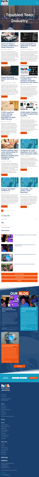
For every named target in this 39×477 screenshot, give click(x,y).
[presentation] (10, 37)
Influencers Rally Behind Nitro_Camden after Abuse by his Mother (25, 234)
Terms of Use (3, 394)
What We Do (3, 406)
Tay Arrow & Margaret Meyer (6, 82)
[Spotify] (9, 475)
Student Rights (4, 431)
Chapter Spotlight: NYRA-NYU (8, 190)
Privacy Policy (3, 396)
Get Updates (33, 377)
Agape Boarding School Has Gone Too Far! (9, 79)
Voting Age (3, 433)
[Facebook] (1, 475)
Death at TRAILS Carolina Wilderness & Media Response (9, 45)
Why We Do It (3, 407)
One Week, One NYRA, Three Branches (26, 190)
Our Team (3, 411)
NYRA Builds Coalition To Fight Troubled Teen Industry (29, 114)
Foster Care (3, 438)
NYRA (3, 192)
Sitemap (4, 457)
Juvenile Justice (4, 436)
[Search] (36, 219)
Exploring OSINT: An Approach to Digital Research (28, 45)
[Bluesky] (7, 475)
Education (9, 361)
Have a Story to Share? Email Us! (7, 416)
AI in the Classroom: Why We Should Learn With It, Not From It (25, 254)
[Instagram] (4, 475)
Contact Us (3, 414)
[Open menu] (37, 2)
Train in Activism (4, 447)
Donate (2, 445)
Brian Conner (23, 84)
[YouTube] (6, 475)
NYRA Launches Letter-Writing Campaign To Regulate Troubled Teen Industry (8, 115)
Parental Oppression (10, 329)
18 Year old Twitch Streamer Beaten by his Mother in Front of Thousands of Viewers (28, 310)
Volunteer (3, 444)
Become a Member (4, 449)
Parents (15, 329)
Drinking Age (3, 428)
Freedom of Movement (5, 426)
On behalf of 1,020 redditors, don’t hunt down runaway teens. (29, 152)
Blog (3, 419)
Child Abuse (4, 329)
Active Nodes (3, 452)
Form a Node (3, 450)
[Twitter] (3, 475)
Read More (5, 63)
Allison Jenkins (4, 49)
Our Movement (4, 412)
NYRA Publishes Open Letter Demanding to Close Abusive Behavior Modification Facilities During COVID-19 (9, 154)
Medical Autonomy (4, 430)
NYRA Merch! (3, 454)
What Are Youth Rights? (5, 409)
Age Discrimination (4, 424)
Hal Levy (22, 194)
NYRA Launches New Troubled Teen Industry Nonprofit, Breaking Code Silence (29, 79)
